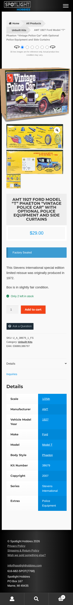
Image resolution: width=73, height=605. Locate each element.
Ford (45, 434)
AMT (45, 409)
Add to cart (33, 309)
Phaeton (47, 455)
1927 (45, 419)
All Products (33, 23)
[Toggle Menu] (66, 5)
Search (36, 599)
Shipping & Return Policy (23, 550)
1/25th (46, 398)
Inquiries (11, 374)
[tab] (36, 364)
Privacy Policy (16, 545)
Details (10, 363)
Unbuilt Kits (19, 30)
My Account (12, 599)
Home (15, 23)
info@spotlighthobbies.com (24, 565)
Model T (47, 444)
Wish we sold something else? (26, 555)
